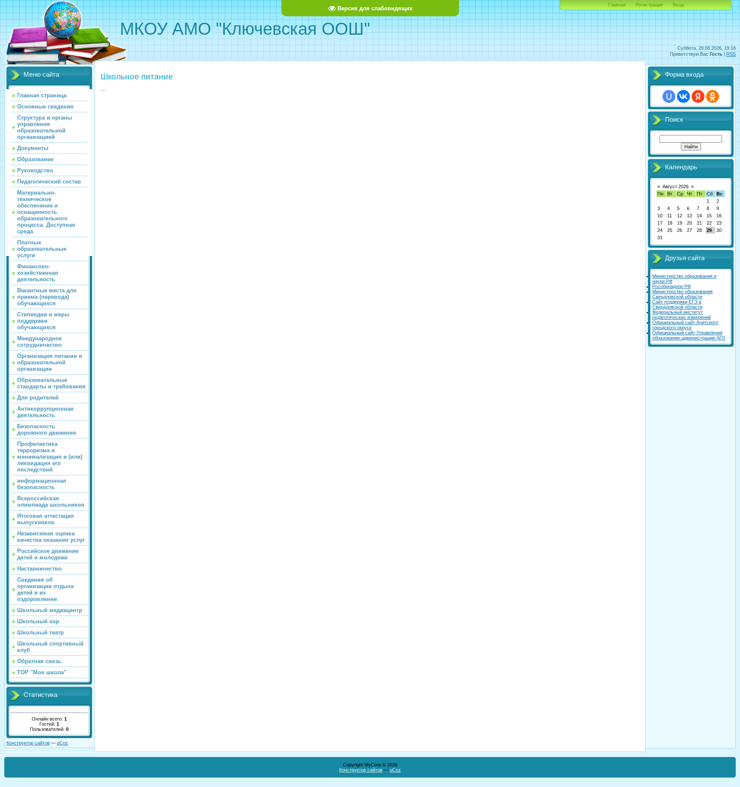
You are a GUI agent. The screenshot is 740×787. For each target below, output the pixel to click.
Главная (617, 4)
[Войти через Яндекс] (698, 96)
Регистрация (649, 4)
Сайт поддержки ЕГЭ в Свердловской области (677, 304)
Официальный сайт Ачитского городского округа (685, 325)
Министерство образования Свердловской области (682, 294)
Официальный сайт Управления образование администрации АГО (688, 335)
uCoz (62, 742)
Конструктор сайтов (28, 742)
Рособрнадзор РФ (671, 286)
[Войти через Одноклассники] (712, 96)
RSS (731, 54)
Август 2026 (675, 186)
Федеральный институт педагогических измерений (681, 314)
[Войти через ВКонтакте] (683, 96)
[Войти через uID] (668, 96)
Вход (678, 4)
